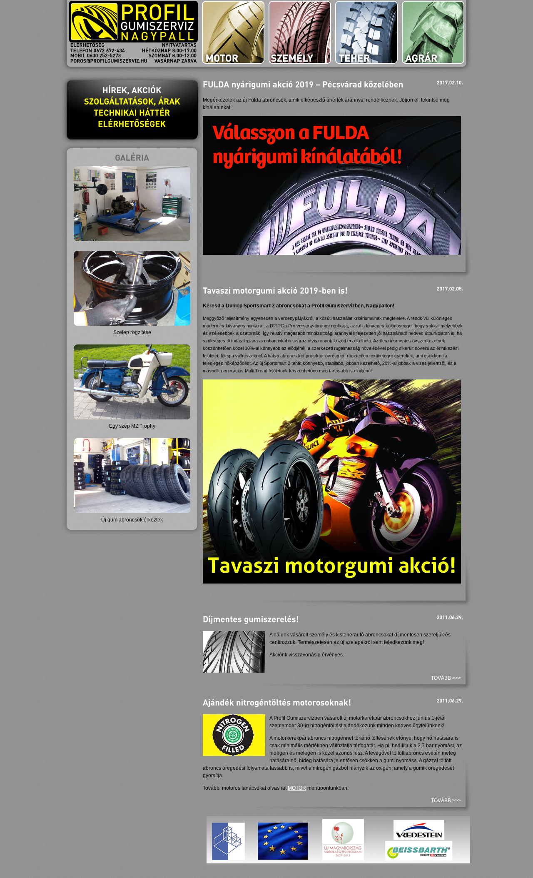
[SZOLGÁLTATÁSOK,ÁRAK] (132, 101)
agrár (433, 32)
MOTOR (297, 788)
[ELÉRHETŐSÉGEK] (132, 123)
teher (366, 32)
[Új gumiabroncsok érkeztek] (132, 511)
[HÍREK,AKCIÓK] (132, 90)
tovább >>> (446, 678)
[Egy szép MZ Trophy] (132, 418)
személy (300, 32)
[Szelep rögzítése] (132, 324)
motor (233, 32)
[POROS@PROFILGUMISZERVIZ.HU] (108, 61)
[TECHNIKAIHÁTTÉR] (132, 112)
